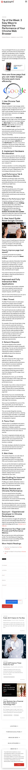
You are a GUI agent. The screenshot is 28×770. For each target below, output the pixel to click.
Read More (22, 630)
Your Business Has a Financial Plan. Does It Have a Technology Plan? (13, 702)
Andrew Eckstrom (6, 37)
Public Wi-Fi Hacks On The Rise (14, 618)
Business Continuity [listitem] (8, 715)
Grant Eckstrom (6, 667)
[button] (26, 1)
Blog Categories (13, 743)
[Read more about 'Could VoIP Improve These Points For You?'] (14, 646)
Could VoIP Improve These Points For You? (12, 664)
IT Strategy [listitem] (16, 715)
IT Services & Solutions (13, 732)
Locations (13, 726)
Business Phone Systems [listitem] (9, 677)
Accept (19, 764)
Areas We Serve (13, 737)
